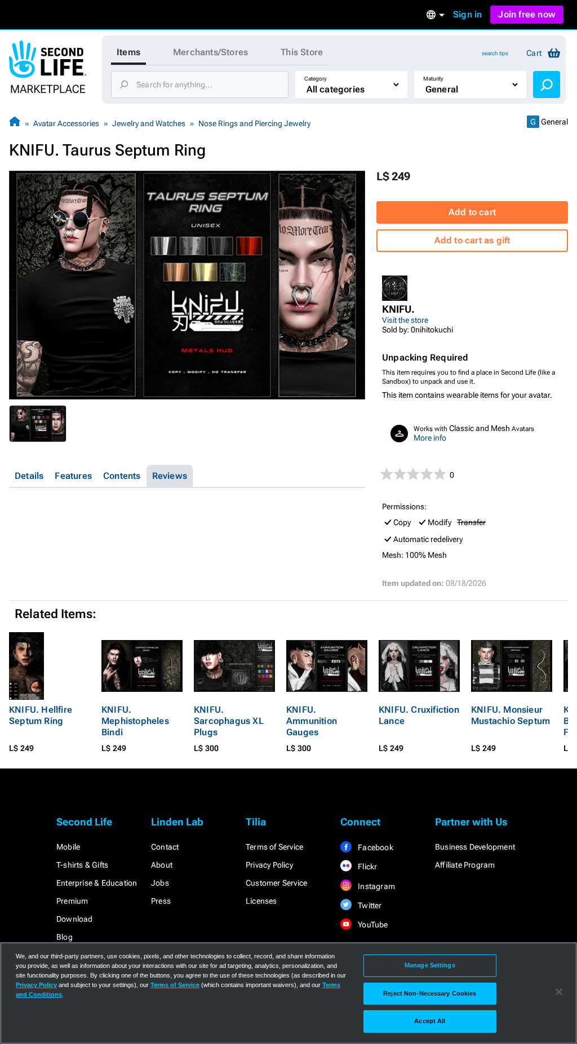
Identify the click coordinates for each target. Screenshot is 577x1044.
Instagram (375, 886)
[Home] (14, 123)
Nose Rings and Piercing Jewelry (254, 123)
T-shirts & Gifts (82, 864)
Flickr (366, 866)
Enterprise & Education (96, 882)
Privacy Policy (269, 864)
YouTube (372, 924)
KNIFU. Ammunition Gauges (311, 721)
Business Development (475, 846)
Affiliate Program (465, 864)
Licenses (261, 900)
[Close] (559, 992)
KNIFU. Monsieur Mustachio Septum (510, 715)
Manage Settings (430, 965)
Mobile (68, 846)
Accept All (429, 1021)
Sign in (467, 14)
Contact (165, 846)
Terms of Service (274, 846)
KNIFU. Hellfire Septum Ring (40, 715)
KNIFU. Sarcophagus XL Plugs (229, 721)
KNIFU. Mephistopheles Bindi (135, 721)
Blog (64, 936)
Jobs (160, 882)
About (161, 864)
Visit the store (405, 320)
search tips (495, 53)
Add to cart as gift (472, 240)
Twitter (369, 905)
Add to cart (472, 212)
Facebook (374, 847)
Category (315, 78)
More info (430, 437)
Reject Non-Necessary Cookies (429, 993)
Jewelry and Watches (148, 123)
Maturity (433, 78)
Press (161, 900)
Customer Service (276, 882)
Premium (72, 900)
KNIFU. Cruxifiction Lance (419, 715)
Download (74, 918)
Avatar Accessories (66, 123)
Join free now (527, 14)
